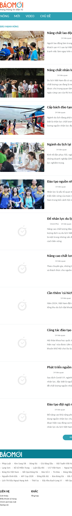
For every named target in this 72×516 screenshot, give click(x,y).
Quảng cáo (4, 505)
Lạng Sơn (6, 468)
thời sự (35, 481)
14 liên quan (66, 38)
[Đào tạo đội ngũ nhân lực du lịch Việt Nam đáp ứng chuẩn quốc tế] (22, 417)
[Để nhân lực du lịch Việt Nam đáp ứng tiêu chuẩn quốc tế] (22, 231)
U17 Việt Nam (54, 468)
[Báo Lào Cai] (49, 410)
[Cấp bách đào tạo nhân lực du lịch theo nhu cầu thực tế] (22, 120)
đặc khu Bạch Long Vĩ (52, 481)
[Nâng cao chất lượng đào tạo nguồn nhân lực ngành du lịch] (22, 268)
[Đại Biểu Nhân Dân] (50, 113)
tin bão (56, 472)
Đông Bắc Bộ (43, 476)
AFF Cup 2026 (27, 476)
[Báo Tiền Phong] (50, 150)
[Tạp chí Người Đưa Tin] (50, 261)
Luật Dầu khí (38, 468)
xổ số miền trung (22, 468)
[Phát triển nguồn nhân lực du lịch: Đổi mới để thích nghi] (22, 380)
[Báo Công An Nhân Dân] (52, 299)
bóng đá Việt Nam (10, 472)
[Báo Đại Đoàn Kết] (51, 76)
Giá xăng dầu (47, 464)
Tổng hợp (35, 496)
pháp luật (6, 464)
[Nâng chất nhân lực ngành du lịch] (22, 83)
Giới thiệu (4, 496)
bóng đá (33, 464)
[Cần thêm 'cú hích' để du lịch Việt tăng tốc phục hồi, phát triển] (22, 305)
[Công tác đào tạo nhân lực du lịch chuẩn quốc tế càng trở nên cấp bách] (22, 343)
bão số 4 (45, 472)
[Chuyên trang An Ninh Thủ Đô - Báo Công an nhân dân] (49, 373)
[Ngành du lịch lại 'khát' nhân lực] (22, 157)
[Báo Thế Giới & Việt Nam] (50, 336)
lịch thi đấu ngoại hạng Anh (15, 481)
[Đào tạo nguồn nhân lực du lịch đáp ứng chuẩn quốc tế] (22, 194)
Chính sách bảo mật (8, 502)
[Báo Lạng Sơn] (50, 187)
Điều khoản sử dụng (8, 499)
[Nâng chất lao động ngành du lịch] (22, 45)
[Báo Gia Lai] (53, 39)
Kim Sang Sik (20, 464)
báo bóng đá (58, 476)
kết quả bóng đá (30, 472)
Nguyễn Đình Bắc (10, 476)
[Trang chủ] (11, 6)
